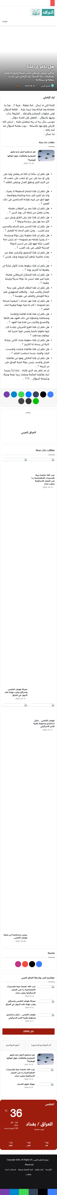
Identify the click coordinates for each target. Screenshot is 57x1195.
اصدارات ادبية (10, 1170)
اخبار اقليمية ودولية (25, 1170)
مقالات (28, 1174)
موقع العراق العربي (41, 1160)
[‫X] (31, 438)
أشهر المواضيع (12, 1045)
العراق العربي (45, 86)
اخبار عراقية (39, 1170)
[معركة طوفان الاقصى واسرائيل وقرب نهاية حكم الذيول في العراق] (14, 572)
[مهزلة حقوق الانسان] (45, 1088)
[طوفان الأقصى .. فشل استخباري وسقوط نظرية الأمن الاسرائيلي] (42, 711)
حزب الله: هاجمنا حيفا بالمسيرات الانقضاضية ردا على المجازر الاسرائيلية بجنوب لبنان (21, 989)
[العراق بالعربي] (42, 12)
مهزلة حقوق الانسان (26, 1084)
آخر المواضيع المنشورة (41, 1045)
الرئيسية (49, 1170)
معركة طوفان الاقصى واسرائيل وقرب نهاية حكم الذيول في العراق (16, 692)
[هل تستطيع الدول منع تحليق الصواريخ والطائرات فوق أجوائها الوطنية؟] (46, 155)
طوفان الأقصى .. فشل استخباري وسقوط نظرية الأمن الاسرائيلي (44, 723)
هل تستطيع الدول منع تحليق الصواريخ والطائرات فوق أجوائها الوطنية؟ (21, 156)
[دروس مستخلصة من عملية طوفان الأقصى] (14, 818)
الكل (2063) (28, 1031)
